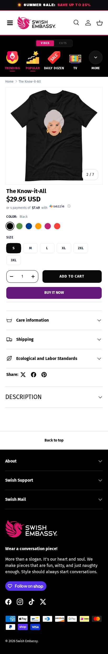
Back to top (54, 440)
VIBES (45, 43)
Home (9, 81)
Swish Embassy (27, 641)
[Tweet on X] (23, 374)
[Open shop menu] (10, 23)
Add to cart (72, 276)
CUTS (63, 43)
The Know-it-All (30, 81)
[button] (99, 23)
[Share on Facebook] (33, 374)
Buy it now (54, 292)
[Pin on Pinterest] (44, 374)
